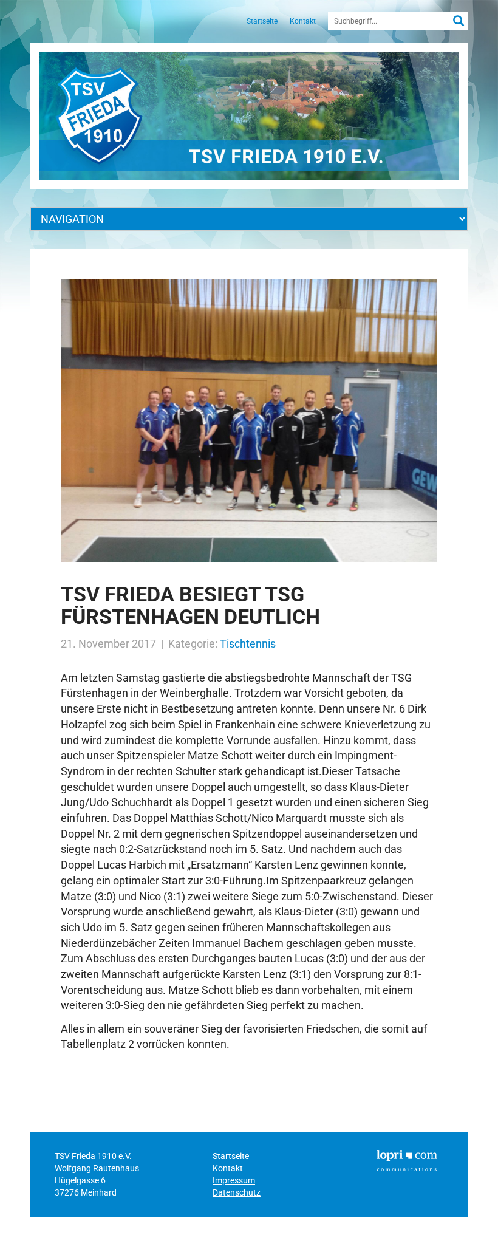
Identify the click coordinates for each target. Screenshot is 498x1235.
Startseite (262, 21)
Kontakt (303, 21)
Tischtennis (248, 643)
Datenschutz (237, 1192)
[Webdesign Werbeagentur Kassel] (407, 1160)
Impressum (234, 1180)
